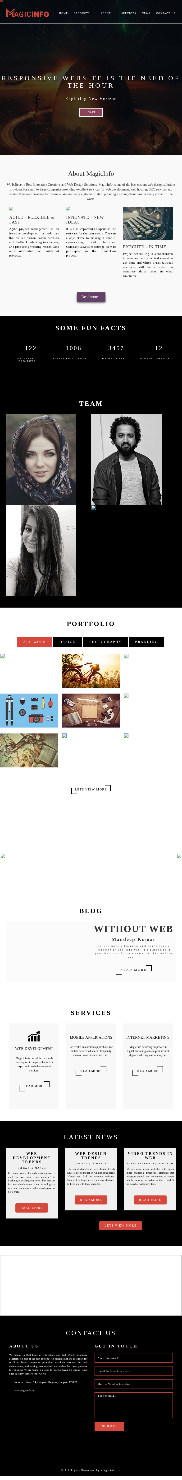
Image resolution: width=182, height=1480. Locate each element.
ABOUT (106, 13)
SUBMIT (109, 1430)
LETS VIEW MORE (91, 789)
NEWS (146, 13)
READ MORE (133, 974)
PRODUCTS (82, 13)
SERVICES (128, 13)
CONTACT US (166, 13)
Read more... (91, 297)
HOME (63, 13)
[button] (18, 863)
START (91, 112)
